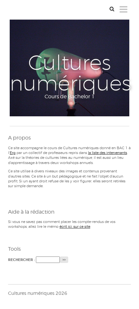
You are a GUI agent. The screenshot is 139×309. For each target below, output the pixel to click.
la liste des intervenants (107, 152)
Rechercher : (21, 260)
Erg (13, 152)
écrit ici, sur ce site (74, 226)
